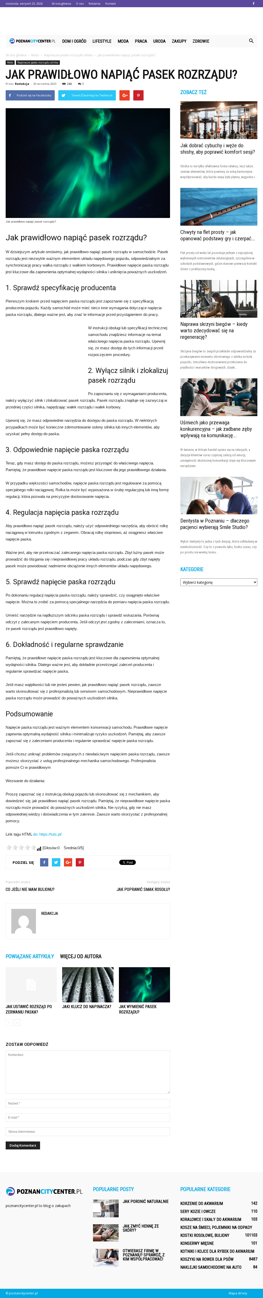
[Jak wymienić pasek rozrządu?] (144, 984)
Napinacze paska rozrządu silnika (37, 62)
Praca (141, 41)
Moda (123, 41)
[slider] (21, 847)
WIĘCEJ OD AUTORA (80, 956)
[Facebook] (253, 3)
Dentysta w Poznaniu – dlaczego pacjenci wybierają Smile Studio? (214, 524)
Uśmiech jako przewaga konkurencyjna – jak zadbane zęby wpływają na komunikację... (216, 428)
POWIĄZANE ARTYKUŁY (30, 956)
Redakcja (22, 84)
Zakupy (179, 41)
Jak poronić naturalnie (145, 1201)
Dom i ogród (74, 41)
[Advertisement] (131, 21)
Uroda (159, 41)
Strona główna (61, 3)
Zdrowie (201, 41)
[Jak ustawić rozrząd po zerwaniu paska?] (31, 984)
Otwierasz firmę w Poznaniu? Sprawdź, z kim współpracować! (144, 1255)
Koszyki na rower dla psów (206, 1259)
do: (36, 834)
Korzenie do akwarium (201, 1203)
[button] (251, 41)
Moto (10, 62)
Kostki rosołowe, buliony (204, 1235)
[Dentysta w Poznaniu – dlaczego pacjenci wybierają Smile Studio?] (218, 496)
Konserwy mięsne (197, 1243)
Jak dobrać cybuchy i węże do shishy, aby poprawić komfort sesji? (217, 148)
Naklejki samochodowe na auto (210, 1267)
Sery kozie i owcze (197, 1211)
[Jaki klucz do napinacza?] (87, 984)
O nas (80, 3)
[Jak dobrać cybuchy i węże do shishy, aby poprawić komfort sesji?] (218, 120)
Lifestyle (101, 41)
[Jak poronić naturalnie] (106, 1208)
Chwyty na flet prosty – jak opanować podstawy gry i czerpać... (217, 235)
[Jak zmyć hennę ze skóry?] (106, 1232)
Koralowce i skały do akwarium (210, 1219)
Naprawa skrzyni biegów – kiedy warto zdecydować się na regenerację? (214, 330)
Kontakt (110, 3)
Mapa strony (238, 1293)
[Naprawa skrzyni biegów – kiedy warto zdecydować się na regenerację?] (218, 299)
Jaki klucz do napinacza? (86, 1006)
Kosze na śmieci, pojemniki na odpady (216, 1227)
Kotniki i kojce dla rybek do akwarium (217, 1251)
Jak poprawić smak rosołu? (143, 889)
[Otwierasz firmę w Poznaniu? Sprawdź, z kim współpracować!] (106, 1258)
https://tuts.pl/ (50, 834)
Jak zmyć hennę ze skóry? (141, 1228)
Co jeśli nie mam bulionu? (30, 889)
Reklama (94, 3)
